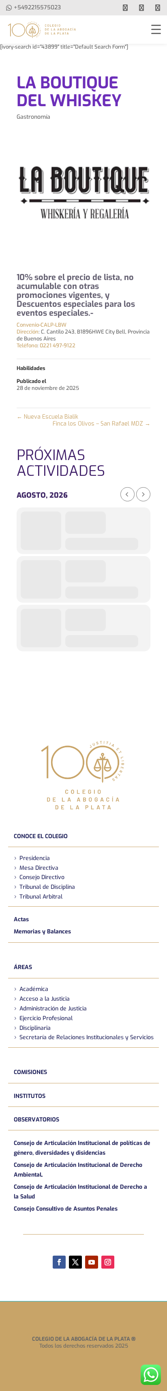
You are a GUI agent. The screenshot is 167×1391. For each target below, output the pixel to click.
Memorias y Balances (42, 931)
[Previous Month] (127, 494)
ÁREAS (23, 967)
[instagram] (157, 7)
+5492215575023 (37, 7)
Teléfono (27, 345)
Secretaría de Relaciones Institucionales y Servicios (86, 1037)
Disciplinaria (35, 1028)
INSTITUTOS (29, 1096)
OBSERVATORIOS (36, 1120)
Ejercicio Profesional (46, 1018)
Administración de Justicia (53, 1008)
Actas (21, 919)
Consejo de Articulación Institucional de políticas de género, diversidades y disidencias (82, 1148)
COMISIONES (30, 1072)
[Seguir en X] (75, 1262)
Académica (33, 989)
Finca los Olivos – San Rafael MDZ (101, 424)
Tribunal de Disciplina (47, 887)
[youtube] (141, 7)
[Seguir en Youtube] (91, 1262)
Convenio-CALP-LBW (41, 324)
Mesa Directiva (38, 868)
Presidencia (34, 858)
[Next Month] (143, 494)
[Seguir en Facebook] (59, 1262)
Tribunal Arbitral (40, 897)
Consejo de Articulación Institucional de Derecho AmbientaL (78, 1170)
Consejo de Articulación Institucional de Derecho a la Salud (80, 1192)
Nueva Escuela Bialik (47, 417)
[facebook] (125, 7)
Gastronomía (33, 117)
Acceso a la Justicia (44, 999)
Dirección (28, 331)
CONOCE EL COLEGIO (41, 836)
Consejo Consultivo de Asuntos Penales (66, 1209)
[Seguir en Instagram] (107, 1262)
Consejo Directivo (41, 877)
